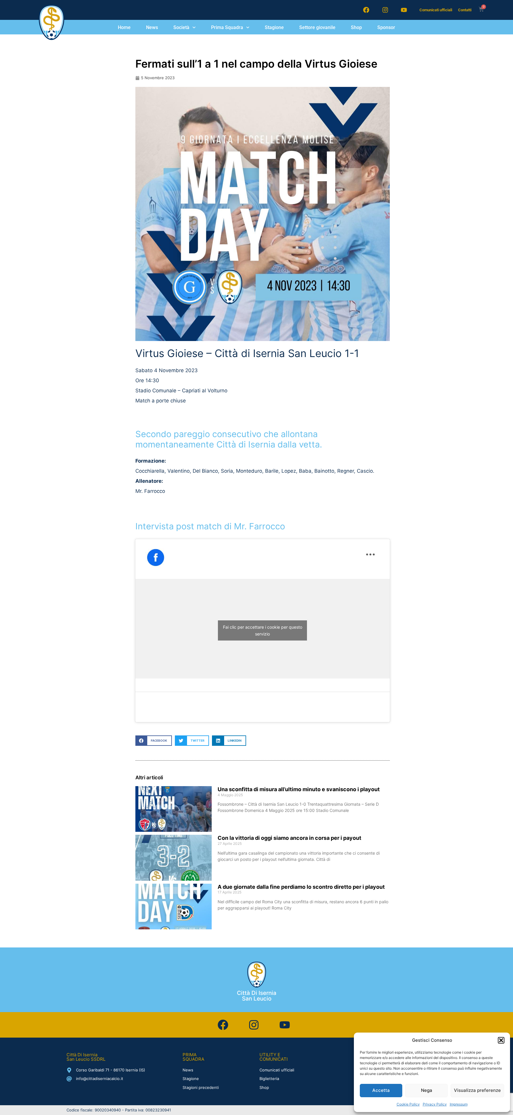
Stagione (274, 27)
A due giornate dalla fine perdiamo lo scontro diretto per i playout (301, 887)
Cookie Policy (408, 1104)
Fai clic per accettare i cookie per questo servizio (262, 630)
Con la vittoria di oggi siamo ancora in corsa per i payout (289, 838)
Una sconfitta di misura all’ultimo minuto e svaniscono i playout (299, 789)
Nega (426, 1090)
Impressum (459, 1104)
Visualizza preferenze (477, 1090)
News (152, 27)
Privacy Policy (435, 1104)
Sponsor (386, 27)
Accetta (381, 1090)
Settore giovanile (317, 27)
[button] (501, 1040)
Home (124, 27)
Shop (356, 27)
